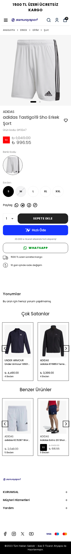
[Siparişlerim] (57, 20)
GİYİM (35, 30)
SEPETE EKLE (43, 218)
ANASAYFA (9, 30)
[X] (22, 534)
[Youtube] (31, 534)
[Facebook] (5, 534)
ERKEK (23, 30)
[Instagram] (14, 534)
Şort (46, 30)
